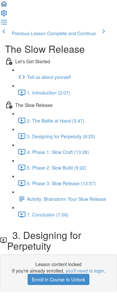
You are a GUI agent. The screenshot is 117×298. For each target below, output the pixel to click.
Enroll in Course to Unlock (58, 279)
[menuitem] (4, 15)
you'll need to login (85, 270)
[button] (4, 6)
